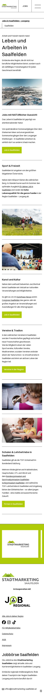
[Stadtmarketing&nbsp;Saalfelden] (9, 6)
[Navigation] (39, 7)
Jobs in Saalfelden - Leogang (15, 21)
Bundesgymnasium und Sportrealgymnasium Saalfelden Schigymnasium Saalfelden (15, 479)
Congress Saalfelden (11, 300)
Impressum (6, 645)
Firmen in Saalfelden (13, 504)
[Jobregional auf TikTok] (14, 622)
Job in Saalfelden (12, 150)
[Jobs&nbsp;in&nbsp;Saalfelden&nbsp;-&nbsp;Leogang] (22, 601)
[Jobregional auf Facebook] (4, 622)
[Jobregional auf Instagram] (9, 622)
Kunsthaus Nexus (24, 297)
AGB (4, 639)
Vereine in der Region (14, 369)
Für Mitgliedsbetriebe (11, 628)
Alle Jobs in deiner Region (12, 616)
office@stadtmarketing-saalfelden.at (21, 689)
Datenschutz (7, 634)
